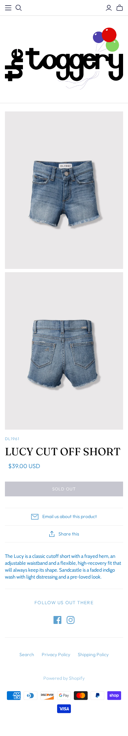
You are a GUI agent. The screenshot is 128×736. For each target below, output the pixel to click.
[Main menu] (8, 8)
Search (26, 654)
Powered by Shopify (64, 678)
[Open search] (18, 8)
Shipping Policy (93, 654)
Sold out (64, 488)
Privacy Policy (56, 654)
